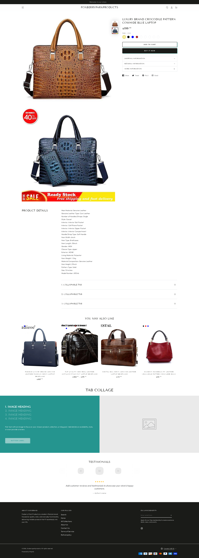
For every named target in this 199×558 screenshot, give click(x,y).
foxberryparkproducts (34, 548)
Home (63, 518)
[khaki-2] (141, 37)
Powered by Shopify (28, 551)
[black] (128, 37)
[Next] (136, 471)
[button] (167, 7)
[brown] (137, 37)
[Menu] (23, 7)
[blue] (133, 37)
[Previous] (63, 471)
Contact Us (65, 528)
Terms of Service (67, 531)
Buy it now (149, 51)
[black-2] (145, 37)
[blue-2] (150, 37)
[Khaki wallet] (158, 37)
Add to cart (150, 44)
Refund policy (66, 535)
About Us (64, 525)
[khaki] (124, 37)
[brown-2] (154, 37)
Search (64, 515)
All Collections (66, 521)
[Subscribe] (171, 515)
